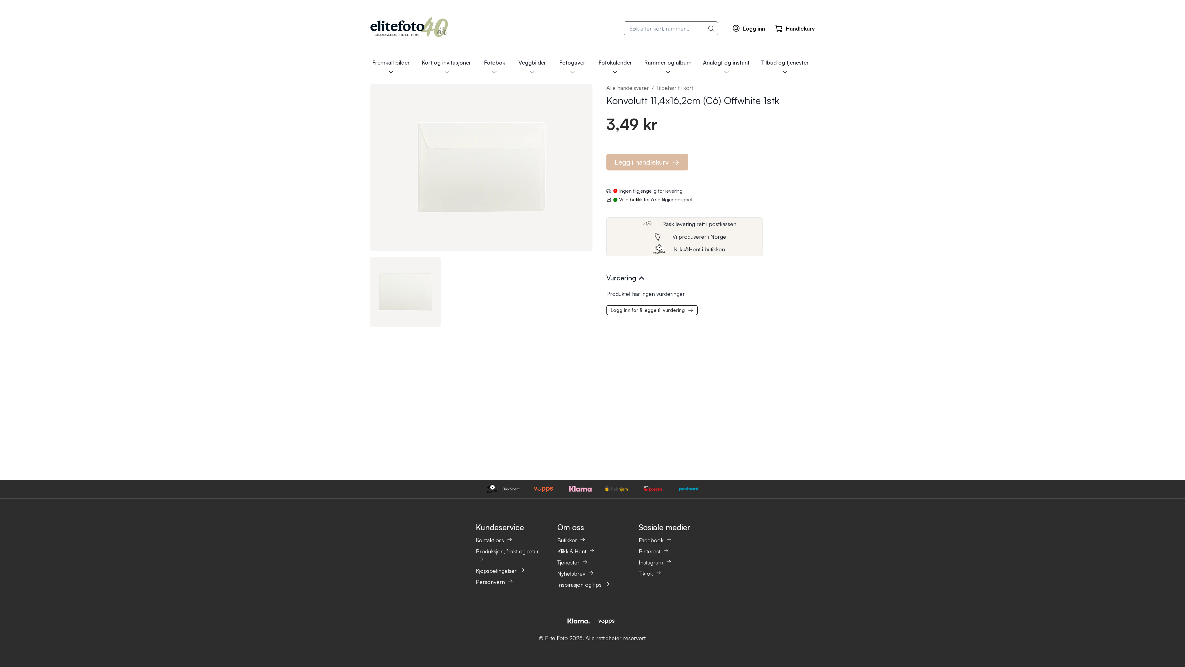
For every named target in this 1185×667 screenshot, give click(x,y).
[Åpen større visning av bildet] (481, 167)
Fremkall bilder (391, 62)
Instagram (651, 562)
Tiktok (646, 573)
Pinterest (649, 551)
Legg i (642, 162)
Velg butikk (630, 199)
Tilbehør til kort (674, 87)
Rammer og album (668, 62)
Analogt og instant (726, 62)
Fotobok (494, 62)
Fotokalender (615, 62)
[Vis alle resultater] (711, 28)
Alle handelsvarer (627, 87)
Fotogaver (572, 62)
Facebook (651, 540)
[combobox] (671, 28)
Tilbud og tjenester (785, 62)
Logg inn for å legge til (648, 310)
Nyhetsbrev (571, 573)
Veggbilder (532, 62)
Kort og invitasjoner (446, 62)
